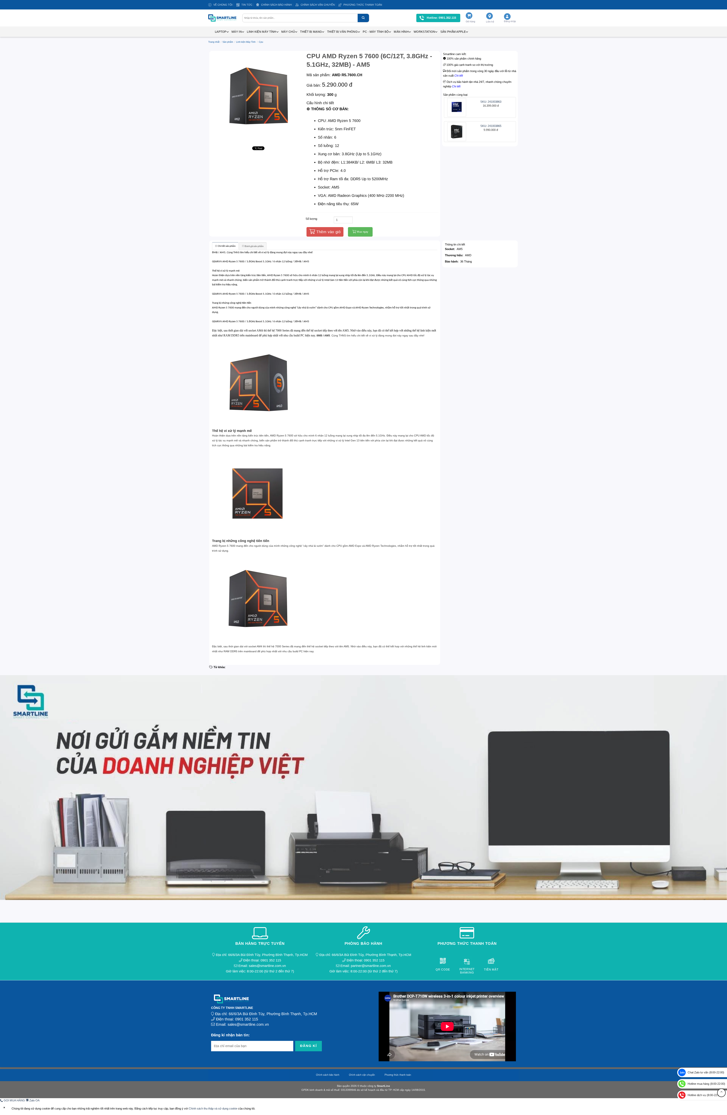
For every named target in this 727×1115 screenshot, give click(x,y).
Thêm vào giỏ (328, 232)
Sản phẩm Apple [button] (453, 31)
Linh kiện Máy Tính (246, 42)
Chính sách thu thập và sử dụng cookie (213, 1108)
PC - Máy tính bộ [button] (376, 31)
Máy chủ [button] (288, 31)
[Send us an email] (521, 6)
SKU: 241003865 (490, 125)
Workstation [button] (424, 31)
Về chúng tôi (222, 4)
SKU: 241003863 (490, 101)
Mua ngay (362, 231)
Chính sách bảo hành (276, 4)
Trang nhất (213, 42)
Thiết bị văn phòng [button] (342, 31)
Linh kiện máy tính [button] (261, 31)
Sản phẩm (227, 42)
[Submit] (363, 18)
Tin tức (246, 4)
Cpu (261, 42)
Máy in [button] (237, 31)
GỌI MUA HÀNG (14, 1100)
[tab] (225, 246)
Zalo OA (34, 1100)
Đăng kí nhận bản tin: (230, 1035)
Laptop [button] (220, 31)
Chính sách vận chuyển (318, 4)
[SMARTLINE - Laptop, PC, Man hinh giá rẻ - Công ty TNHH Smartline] (222, 18)
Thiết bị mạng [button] (311, 31)
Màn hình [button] (401, 31)
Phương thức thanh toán (362, 4)
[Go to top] (721, 1093)
